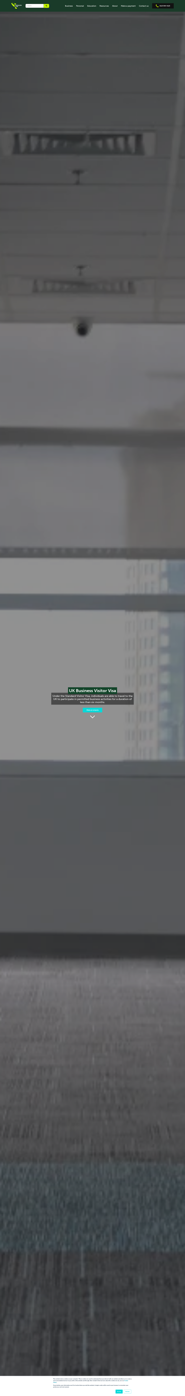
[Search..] (46, 6)
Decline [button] (127, 1391)
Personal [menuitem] (80, 6)
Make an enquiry (93, 710)
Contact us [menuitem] (144, 6)
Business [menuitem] (69, 6)
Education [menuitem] (91, 6)
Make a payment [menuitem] (128, 6)
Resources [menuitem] (104, 6)
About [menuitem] (115, 6)
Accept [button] (119, 1391)
